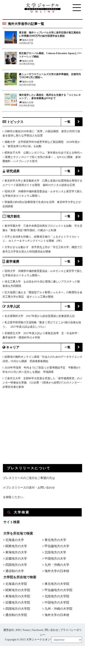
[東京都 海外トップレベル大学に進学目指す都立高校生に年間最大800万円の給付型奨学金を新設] (11, 38)
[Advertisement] (34, 430)
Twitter (26, 629)
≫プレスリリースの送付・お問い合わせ (29, 487)
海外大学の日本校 (57, 571)
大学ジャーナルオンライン (42, 639)
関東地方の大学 (16, 546)
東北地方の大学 (55, 540)
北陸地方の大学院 (57, 596)
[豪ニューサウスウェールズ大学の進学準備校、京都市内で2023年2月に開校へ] (11, 80)
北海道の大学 (14, 540)
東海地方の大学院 (17, 596)
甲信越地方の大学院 (58, 590)
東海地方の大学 (16, 552)
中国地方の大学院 (57, 602)
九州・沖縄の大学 (57, 564)
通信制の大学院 (16, 615)
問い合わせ (51, 629)
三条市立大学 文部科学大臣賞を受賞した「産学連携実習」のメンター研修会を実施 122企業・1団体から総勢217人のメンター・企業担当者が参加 (42, 383)
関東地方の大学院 (17, 590)
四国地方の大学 (16, 564)
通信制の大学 (14, 571)
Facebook (37, 629)
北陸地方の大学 (55, 552)
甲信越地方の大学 (57, 546)
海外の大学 (27, 40)
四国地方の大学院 (17, 608)
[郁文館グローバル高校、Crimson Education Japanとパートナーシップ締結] (11, 59)
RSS (18, 629)
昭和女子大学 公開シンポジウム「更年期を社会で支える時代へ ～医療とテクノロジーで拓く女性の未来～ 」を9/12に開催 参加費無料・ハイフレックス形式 (42, 157)
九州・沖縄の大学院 (58, 608)
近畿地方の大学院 (17, 602)
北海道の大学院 (16, 583)
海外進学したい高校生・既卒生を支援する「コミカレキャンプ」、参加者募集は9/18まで (50, 96)
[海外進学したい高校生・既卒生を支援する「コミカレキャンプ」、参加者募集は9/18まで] (11, 100)
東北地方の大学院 (57, 583)
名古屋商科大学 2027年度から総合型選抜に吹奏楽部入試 (40, 316)
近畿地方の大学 (16, 558)
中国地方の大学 (55, 558)
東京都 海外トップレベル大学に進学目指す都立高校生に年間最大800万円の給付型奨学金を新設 (50, 34)
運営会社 (8, 629)
